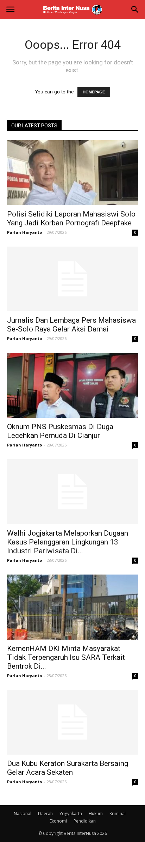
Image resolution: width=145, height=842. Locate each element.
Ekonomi (58, 821)
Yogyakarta (70, 814)
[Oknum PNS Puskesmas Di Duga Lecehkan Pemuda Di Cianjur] (72, 385)
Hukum (96, 814)
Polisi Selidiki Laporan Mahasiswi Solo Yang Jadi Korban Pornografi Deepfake (71, 218)
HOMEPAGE (94, 92)
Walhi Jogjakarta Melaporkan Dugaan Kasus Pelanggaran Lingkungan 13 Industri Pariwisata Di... (67, 542)
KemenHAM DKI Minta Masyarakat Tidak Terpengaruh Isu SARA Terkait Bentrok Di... (66, 657)
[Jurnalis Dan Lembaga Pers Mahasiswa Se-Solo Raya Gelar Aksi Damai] (72, 279)
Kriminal (117, 814)
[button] (135, 9)
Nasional (22, 814)
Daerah (45, 814)
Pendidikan (85, 821)
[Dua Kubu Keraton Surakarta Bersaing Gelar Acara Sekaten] (72, 722)
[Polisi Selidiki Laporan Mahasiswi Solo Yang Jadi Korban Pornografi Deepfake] (72, 172)
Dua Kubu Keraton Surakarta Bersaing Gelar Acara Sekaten (67, 768)
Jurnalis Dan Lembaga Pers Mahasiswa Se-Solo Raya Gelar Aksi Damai (71, 324)
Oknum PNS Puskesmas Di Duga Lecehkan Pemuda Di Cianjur (60, 431)
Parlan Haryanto (24, 232)
